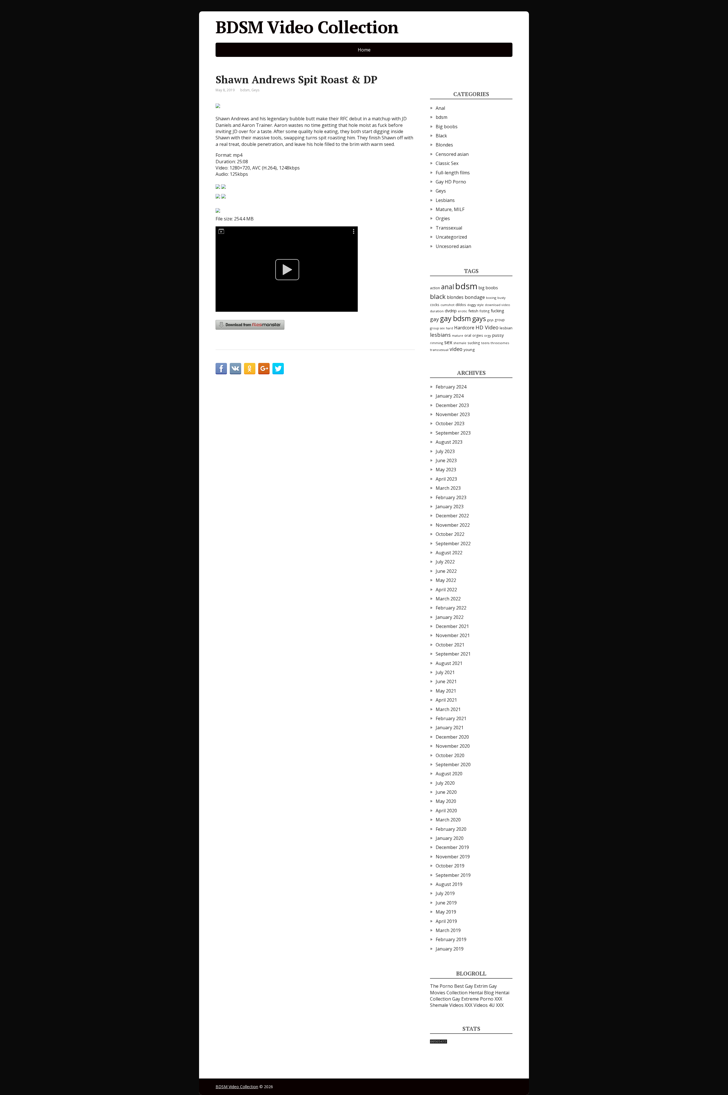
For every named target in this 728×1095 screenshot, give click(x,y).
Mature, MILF (450, 209)
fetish (473, 310)
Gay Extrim (476, 986)
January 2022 (450, 617)
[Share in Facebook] (221, 368)
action (435, 288)
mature (457, 335)
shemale (460, 343)
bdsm (245, 90)
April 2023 (446, 479)
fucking (497, 310)
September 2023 (453, 433)
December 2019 (452, 847)
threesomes (500, 343)
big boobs (488, 287)
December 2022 (452, 516)
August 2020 (449, 773)
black (438, 296)
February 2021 (451, 718)
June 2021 (446, 681)
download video (497, 305)
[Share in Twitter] (278, 368)
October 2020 (450, 755)
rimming (436, 343)
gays (479, 318)
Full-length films (453, 173)
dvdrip (451, 310)
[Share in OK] (249, 368)
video (456, 349)
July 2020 (445, 783)
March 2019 (448, 930)
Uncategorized (451, 237)
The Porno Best (447, 986)
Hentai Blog (481, 992)
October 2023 (450, 423)
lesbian (506, 327)
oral (467, 335)
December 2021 (452, 626)
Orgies (443, 218)
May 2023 (446, 469)
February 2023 (451, 497)
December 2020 (452, 737)
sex (448, 342)
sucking (474, 342)
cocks (434, 304)
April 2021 (446, 700)
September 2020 (453, 764)
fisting (484, 311)
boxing (491, 298)
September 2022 (453, 543)
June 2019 (446, 903)
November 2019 (453, 857)
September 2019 (453, 875)
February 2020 (451, 829)
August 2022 (449, 552)
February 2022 (451, 608)
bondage (475, 297)
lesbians (440, 334)
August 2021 (449, 663)
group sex (437, 328)
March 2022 (448, 599)
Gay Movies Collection (463, 989)
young (469, 349)
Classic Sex (447, 163)
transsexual (439, 350)
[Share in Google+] (264, 368)
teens (485, 343)
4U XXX (496, 1005)
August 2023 (449, 442)
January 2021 (450, 727)
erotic (462, 311)
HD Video (487, 327)
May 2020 (446, 801)
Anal (440, 108)
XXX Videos (476, 1005)
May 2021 (446, 691)
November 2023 (453, 414)
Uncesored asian (453, 246)
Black (441, 136)
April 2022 (446, 589)
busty (501, 298)
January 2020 (450, 838)
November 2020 (453, 746)
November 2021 (453, 635)
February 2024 (451, 387)
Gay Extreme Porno (472, 999)
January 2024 (450, 396)
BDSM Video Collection (307, 27)
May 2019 (446, 912)
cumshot (447, 305)
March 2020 (448, 820)
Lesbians (445, 200)
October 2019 (450, 866)
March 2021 (448, 709)
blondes (455, 297)
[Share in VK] (235, 368)
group (500, 319)
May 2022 (446, 580)
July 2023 (445, 451)
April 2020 (446, 810)
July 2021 (445, 672)
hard (449, 328)
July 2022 (445, 562)
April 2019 (446, 921)
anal (447, 286)
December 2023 (452, 405)
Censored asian (452, 154)
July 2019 (445, 893)
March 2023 (448, 488)
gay (434, 319)
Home (364, 50)
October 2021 (450, 645)
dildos (461, 304)
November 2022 (453, 525)
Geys (255, 90)
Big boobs (447, 126)
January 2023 (450, 506)
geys (490, 320)
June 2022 (446, 571)
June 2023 (446, 460)
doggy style (475, 305)
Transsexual (449, 228)
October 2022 (450, 534)
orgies (477, 335)
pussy (498, 335)
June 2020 (446, 792)
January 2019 (450, 949)
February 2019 (451, 939)
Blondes (444, 145)
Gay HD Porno (451, 182)
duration (437, 311)
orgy (487, 335)
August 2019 (449, 884)
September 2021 (453, 654)
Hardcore (464, 328)
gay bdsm (455, 318)
